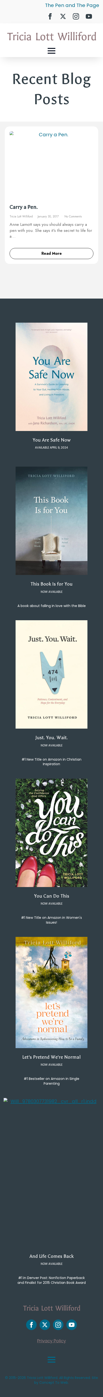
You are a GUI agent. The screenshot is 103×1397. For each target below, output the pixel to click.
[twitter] (63, 16)
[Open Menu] (51, 51)
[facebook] (50, 16)
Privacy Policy (51, 1341)
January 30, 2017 (49, 216)
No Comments (73, 216)
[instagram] (76, 16)
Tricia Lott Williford (21, 216)
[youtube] (89, 16)
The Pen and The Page (72, 5)
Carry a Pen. (24, 207)
